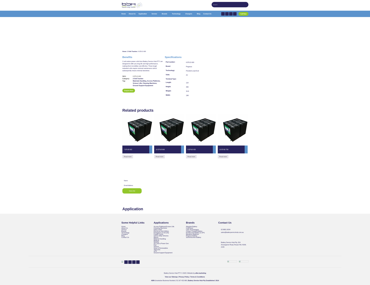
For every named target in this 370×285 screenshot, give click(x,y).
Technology (125, 233)
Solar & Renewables (161, 248)
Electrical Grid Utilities (161, 231)
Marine (156, 237)
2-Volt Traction (132, 51)
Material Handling (160, 239)
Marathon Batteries (192, 234)
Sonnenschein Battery (193, 237)
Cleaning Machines (160, 228)
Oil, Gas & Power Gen (161, 243)
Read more (128, 156)
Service (124, 229)
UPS (155, 251)
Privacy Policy (184, 277)
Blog (123, 236)
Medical (156, 240)
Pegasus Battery (191, 236)
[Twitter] (227, 14)
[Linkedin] (231, 14)
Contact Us (125, 237)
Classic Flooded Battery (194, 231)
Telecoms (157, 249)
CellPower (189, 228)
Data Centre (158, 229)
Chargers (124, 234)
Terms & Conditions (197, 277)
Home (124, 51)
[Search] (246, 4)
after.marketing (200, 273)
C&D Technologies (192, 229)
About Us (124, 228)
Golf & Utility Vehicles (161, 236)
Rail (155, 245)
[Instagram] (235, 14)
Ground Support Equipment (163, 253)
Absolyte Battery (191, 226)
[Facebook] (223, 14)
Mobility (156, 242)
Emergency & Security (161, 233)
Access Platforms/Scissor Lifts (164, 226)
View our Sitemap (171, 277)
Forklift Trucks (158, 234)
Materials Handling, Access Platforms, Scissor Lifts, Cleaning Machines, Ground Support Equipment (146, 83)
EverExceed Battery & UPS (195, 233)
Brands (123, 231)
